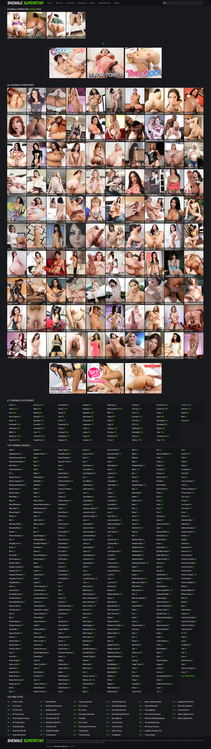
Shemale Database (119, 706)
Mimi (135, 450)
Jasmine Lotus (89, 512)
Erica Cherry (64, 540)
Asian (13, 409)
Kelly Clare (88, 637)
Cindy (37, 660)
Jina (85, 571)
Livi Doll (111, 555)
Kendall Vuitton (89, 657)
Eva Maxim (63, 571)
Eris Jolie (62, 551)
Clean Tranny (117, 731)
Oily (134, 649)
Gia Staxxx (63, 614)
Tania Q (185, 454)
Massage (112, 405)
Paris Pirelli (137, 692)
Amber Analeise (16, 536)
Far (60, 586)
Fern (61, 594)
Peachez (161, 469)
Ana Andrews (15, 559)
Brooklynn (39, 547)
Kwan (110, 462)
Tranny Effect (117, 727)
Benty (37, 493)
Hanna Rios (63, 664)
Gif (60, 618)
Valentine (186, 524)
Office (110, 421)
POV (135, 424)
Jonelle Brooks (90, 579)
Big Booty (15, 436)
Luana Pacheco (114, 571)
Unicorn (185, 516)
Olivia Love (137, 653)
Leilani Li (111, 497)
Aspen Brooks (15, 633)
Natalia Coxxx (138, 547)
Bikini (37, 409)
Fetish (61, 421)
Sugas (160, 664)
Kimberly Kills (89, 684)
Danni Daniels (64, 458)
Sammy (161, 563)
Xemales (82, 718)
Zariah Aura (187, 660)
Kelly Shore (88, 641)
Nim (134, 594)
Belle (37, 489)
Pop (159, 508)
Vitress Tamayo (189, 575)
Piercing (137, 409)
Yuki (184, 649)
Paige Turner (138, 664)
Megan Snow (113, 649)
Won (183, 606)
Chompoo (38, 645)
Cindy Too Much (41, 664)
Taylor (184, 462)
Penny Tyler (162, 477)
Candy (37, 582)
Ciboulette (39, 657)
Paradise (136, 684)
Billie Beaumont (40, 508)
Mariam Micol (113, 621)
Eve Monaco (64, 579)
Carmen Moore (41, 594)
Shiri (159, 621)
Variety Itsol (187, 547)
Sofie (160, 645)
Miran (136, 469)
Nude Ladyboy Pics (185, 718)
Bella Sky (38, 481)
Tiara (184, 477)
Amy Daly (14, 555)
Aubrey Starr (15, 645)
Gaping (62, 440)
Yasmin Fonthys (188, 625)
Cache (37, 571)
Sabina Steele (163, 559)
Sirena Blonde (163, 629)
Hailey (61, 660)
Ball (11, 688)
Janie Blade (88, 501)
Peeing (136, 405)
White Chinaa (187, 594)
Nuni (135, 633)
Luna (110, 579)
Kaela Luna (88, 586)
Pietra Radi (161, 485)
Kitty (86, 692)
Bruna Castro (40, 559)
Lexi (110, 512)
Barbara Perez (40, 454)
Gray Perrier (64, 649)
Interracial (88, 421)
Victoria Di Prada (188, 563)
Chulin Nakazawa (41, 653)
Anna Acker (14, 590)
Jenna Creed (89, 528)
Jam (86, 493)
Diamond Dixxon (65, 481)
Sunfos (160, 668)
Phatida (161, 481)
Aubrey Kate (15, 641)
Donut (61, 493)
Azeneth (13, 668)
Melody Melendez (114, 657)
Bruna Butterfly (41, 555)
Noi (134, 614)
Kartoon (87, 610)
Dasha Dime (63, 473)
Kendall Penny (89, 653)
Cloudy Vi (38, 676)
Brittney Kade (40, 540)
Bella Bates (39, 477)
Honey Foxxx (89, 454)
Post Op (136, 421)
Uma (184, 512)
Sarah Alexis (163, 586)
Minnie (135, 458)
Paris (135, 688)
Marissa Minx (113, 633)
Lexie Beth (112, 516)
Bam (12, 692)
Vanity (184, 540)
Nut (134, 637)
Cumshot (39, 436)
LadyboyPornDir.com (186, 702)
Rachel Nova (162, 536)
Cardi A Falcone (41, 586)
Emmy (62, 536)
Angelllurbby (15, 582)
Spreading (162, 421)
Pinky (160, 493)
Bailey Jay (14, 684)
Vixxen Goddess (188, 582)
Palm (135, 668)
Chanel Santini (40, 621)
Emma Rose (64, 532)
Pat (159, 450)
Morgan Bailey (139, 485)
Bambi (37, 450)
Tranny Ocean (117, 722)
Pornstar (137, 417)
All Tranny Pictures (152, 727)
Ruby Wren (162, 547)
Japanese (88, 424)
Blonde (38, 413)
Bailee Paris (14, 676)
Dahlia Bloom (40, 688)
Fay (60, 590)
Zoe (184, 664)
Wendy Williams (188, 590)
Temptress (186, 469)
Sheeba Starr (163, 614)
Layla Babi (112, 481)
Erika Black (63, 543)
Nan (134, 508)
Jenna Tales (89, 540)
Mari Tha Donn (114, 614)
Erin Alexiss (63, 547)
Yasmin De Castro (188, 618)
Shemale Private (19, 735)
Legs (86, 436)
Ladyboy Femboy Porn (153, 731)
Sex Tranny (83, 722)
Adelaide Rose (15, 454)
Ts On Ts (186, 405)
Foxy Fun (62, 602)
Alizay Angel (15, 512)
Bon (36, 532)
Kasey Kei (87, 614)
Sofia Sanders (163, 641)
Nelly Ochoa (137, 571)
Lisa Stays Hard (114, 551)
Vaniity (185, 536)
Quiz (159, 528)
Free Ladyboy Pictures (21, 718)
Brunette (39, 424)
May (110, 641)
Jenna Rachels (89, 536)
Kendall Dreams (90, 649)
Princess (161, 516)
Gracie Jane (64, 645)
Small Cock (162, 405)
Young (185, 421)
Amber (13, 532)
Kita (85, 688)
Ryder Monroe (163, 555)
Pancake (136, 676)
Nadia (135, 497)
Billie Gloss (39, 512)
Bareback (15, 424)
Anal (12, 405)
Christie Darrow (40, 649)
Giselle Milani (63, 629)
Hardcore (88, 413)
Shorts (135, 436)
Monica (136, 481)
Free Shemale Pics (119, 710)
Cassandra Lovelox (41, 610)
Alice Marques (15, 504)
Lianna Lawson (114, 520)
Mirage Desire (138, 465)
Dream (62, 497)
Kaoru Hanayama (90, 598)
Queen (160, 520)
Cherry (37, 633)
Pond (160, 501)
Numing (135, 629)
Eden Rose (63, 512)
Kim (85, 672)
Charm (37, 625)
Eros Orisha (63, 555)
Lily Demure (113, 540)
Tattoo (161, 428)
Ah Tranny (83, 710)
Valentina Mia (187, 520)
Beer (37, 465)
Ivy (85, 477)
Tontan (185, 501)
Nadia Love (137, 501)
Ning (135, 602)
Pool (135, 413)
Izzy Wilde (88, 481)
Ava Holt (13, 657)
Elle (60, 520)
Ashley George (16, 625)
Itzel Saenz (88, 465)
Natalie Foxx (138, 551)
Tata (184, 458)
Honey (86, 450)
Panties (112, 432)
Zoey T (185, 672)
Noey (135, 610)
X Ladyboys (116, 735)
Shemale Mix (51, 702)
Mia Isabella (113, 668)
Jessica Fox (88, 559)
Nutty (135, 641)
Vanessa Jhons (188, 532)
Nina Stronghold (139, 598)
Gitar (61, 633)
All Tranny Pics (18, 714)
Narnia (135, 532)
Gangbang (63, 436)
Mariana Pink (113, 629)
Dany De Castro (65, 462)
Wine (184, 598)
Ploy (159, 497)
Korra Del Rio (113, 450)
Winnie (185, 602)
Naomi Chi (137, 528)
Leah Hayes (113, 485)
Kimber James (90, 676)
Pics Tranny (83, 706)
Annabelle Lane (16, 594)
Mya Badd (137, 493)
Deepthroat (39, 440)
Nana (135, 512)
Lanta (110, 477)
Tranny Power (51, 727)
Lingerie (87, 440)
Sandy (160, 571)
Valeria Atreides (188, 528)
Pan (134, 672)
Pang (135, 680)
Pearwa (161, 473)
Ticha (184, 485)
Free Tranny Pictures (153, 714)
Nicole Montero (139, 579)
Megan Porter (113, 645)
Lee (110, 489)
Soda (159, 633)
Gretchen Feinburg (66, 653)
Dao (61, 465)
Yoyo (183, 641)
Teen (160, 432)
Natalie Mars (138, 555)
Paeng (135, 660)
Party (110, 440)
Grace (61, 641)
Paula (160, 462)
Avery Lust (14, 664)
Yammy (185, 614)
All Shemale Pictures (54, 706)
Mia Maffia (112, 672)
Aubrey (13, 637)
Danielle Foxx (64, 454)
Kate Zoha (88, 621)
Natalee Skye (138, 540)
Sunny (160, 672)
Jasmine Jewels (91, 508)
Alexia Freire (14, 493)
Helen (61, 672)
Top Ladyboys (150, 710)
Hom (61, 692)
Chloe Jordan (40, 641)
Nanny (135, 520)
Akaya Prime (15, 477)
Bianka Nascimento (42, 504)
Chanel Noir (39, 618)
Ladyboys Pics (51, 710)
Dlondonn (63, 485)
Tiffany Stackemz (189, 489)
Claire (37, 668)
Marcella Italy (113, 606)
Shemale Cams (105, 3)
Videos (92, 3)
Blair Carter (39, 520)
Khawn (86, 660)
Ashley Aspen (15, 621)
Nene (135, 575)
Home (49, 3)
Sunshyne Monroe (165, 676)
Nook (134, 618)
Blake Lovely (39, 524)
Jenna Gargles (89, 532)
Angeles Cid (15, 571)
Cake (37, 579)
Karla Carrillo (89, 606)
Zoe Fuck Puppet (188, 668)
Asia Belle (14, 629)
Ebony (62, 409)
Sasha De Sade (164, 594)
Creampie (39, 428)
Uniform (186, 409)
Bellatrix (37, 485)
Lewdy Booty (113, 508)
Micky (110, 680)
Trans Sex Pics (183, 710)
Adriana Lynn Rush (17, 458)
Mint (135, 462)
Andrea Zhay (14, 563)
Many (110, 598)
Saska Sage (162, 598)
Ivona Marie (88, 469)
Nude (111, 417)
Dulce (61, 508)
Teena (184, 465)
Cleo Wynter (39, 672)
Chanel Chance (40, 614)
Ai (11, 473)
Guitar (61, 657)
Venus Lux (186, 551)
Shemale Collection (53, 722)
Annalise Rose (15, 598)
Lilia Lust (111, 528)
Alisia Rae (14, 508)
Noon (135, 621)
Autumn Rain (15, 649)
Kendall (87, 645)
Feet (61, 417)
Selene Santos (163, 602)
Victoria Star (186, 571)
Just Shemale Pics (53, 714)
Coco (37, 680)
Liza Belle (111, 559)
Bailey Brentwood (16, 680)
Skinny (136, 440)
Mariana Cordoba (115, 625)
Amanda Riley (15, 528)
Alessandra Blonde (17, 485)
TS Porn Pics (17, 710)
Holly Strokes (64, 688)
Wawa (184, 586)
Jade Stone (88, 485)
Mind (135, 454)
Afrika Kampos (16, 469)
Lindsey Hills (113, 543)
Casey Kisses (40, 606)
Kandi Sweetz (89, 594)
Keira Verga (89, 633)
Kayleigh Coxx (89, 629)
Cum (37, 432)
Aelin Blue (14, 465)
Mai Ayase (112, 586)
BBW (12, 432)
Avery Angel (15, 660)
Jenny (86, 543)
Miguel (111, 684)
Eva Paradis (64, 575)
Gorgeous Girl (64, 637)
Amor (12, 547)
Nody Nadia (137, 606)
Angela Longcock (16, 567)
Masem (111, 637)
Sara (160, 582)
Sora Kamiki (162, 649)
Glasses (87, 405)
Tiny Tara (186, 497)
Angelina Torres (17, 579)
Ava (11, 653)
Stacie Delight (163, 660)
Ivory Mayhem (89, 473)
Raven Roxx (162, 540)
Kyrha (110, 469)
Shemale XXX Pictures (87, 727)
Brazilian (39, 421)
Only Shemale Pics (119, 702)
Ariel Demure (15, 610)
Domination (63, 405)
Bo (36, 528)
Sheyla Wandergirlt (164, 618)
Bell (36, 469)
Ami (12, 540)
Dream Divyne (64, 501)
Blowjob (39, 417)
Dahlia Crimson (40, 692)
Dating (116, 3)
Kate (86, 618)
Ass (12, 413)
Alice (12, 501)
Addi (12, 450)
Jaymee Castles (90, 516)
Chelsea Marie (40, 629)
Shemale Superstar (61, 746)
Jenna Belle (88, 524)
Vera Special (186, 555)
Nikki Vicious (138, 590)
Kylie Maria (112, 465)
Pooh (160, 504)
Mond (135, 477)
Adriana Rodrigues (17, 462)
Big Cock (14, 440)
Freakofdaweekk (66, 606)
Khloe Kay (88, 668)
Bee (36, 462)
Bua (36, 563)
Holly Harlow (64, 680)
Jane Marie (88, 497)
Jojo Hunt (87, 575)
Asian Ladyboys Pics (185, 714)
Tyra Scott (186, 508)
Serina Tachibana (164, 606)
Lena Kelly (112, 501)
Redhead (137, 428)
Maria (110, 618)
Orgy (110, 424)
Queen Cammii (163, 524)
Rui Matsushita (163, 551)
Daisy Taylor (64, 450)
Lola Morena (113, 567)
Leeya (110, 493)
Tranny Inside (150, 735)
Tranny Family (84, 735)
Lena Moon (112, 504)
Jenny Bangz (89, 547)
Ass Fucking (15, 417)
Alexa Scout (15, 489)
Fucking (63, 432)
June (86, 582)
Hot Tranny (17, 706)
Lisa (110, 547)
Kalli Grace (88, 590)
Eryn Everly (63, 559)
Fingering (63, 424)
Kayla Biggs (88, 625)
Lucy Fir (111, 575)
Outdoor (112, 428)
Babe (12, 421)
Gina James (63, 625)
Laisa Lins (112, 473)
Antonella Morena (17, 602)
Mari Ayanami (114, 610)
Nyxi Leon (137, 645)
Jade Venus (88, 489)
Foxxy (62, 598)
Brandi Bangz (40, 536)
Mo (134, 473)
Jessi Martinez (89, 555)
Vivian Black (187, 579)
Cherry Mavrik (40, 637)
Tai (159, 692)
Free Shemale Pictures (120, 714)
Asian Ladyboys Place (153, 702)
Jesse (87, 551)
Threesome (163, 436)
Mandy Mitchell (114, 594)
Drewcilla (63, 504)
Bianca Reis (39, 501)
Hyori (86, 458)
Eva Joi (62, 563)
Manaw (111, 590)
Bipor (37, 516)
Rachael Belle (163, 532)
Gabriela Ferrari (64, 610)
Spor (160, 657)
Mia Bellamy (113, 664)
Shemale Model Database (155, 718)
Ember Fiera (64, 524)
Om (134, 657)
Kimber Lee (89, 680)
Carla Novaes (40, 590)
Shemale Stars (18, 727)
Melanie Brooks (114, 653)
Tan (183, 450)
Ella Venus (63, 516)
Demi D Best (64, 477)
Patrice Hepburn (164, 454)
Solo (160, 417)
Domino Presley (65, 489)
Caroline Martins (41, 598)
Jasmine (88, 504)
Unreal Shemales (151, 706)
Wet (184, 417)
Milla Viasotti (113, 688)
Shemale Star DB (19, 731)
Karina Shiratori (90, 602)
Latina (87, 432)
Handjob (87, 409)
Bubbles (38, 567)
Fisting (62, 428)
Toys (160, 440)
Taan (160, 688)
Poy (159, 512)
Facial (62, 413)
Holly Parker (64, 684)
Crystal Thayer (40, 684)
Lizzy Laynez (113, 563)
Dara (61, 469)
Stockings (162, 424)
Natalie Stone (138, 559)
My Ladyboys (117, 718)
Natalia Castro (138, 543)
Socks (160, 413)
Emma (62, 528)
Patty (160, 458)
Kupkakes (112, 458)
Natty (135, 567)
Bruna (37, 551)
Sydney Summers (165, 684)
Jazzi (86, 520)
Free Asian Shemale (86, 714)
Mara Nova (112, 602)
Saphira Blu (162, 575)
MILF (110, 413)
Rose (160, 543)
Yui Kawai (186, 645)
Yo (184, 633)
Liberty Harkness (115, 524)
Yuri (184, 653)
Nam (135, 504)
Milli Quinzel (112, 692)
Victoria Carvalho (189, 559)
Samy (160, 567)
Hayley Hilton (64, 668)
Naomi (135, 524)
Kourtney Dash (114, 454)
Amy (12, 551)
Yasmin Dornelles (189, 621)
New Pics (59, 3)
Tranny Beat (83, 731)
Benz (37, 497)
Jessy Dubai (88, 563)
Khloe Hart (88, 664)
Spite (160, 653)
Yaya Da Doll (186, 629)
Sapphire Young (164, 579)
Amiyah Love (15, 543)
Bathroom (14, 428)
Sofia (160, 637)
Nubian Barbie (138, 625)
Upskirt (185, 413)
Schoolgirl (137, 432)
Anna (12, 586)
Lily (109, 536)
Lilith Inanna (113, 532)
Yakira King (186, 610)
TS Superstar (51, 735)
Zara (184, 657)
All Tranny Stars (19, 722)
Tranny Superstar (85, 702)
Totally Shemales (52, 731)
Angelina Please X (17, 575)
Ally (11, 520)
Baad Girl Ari (15, 672)
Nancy (135, 516)
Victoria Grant (187, 567)
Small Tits (163, 409)
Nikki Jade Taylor (139, 582)
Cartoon (38, 602)
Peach (160, 465)
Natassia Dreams (140, 563)
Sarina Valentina (165, 590)
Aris (11, 618)
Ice (85, 462)
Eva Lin (62, 567)
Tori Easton (186, 504)
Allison (12, 516)
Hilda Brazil (63, 676)
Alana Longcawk (16, 481)
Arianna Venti (15, 606)
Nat (134, 536)
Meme (111, 660)
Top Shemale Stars (152, 722)
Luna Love (112, 582)
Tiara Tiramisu (188, 481)
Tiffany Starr (188, 493)
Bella (37, 473)
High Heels (88, 417)
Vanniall (185, 543)
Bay (36, 458)
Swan (160, 680)
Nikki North (137, 586)
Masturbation (114, 409)
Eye (60, 582)
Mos (135, 489)
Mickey (111, 676)
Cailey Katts (39, 575)
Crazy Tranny (18, 702)
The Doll (185, 473)
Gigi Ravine (63, 621)
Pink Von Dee (162, 489)
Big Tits (39, 405)
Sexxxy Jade (163, 610)
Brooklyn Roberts (41, 543)
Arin (12, 614)
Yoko (184, 637)
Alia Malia (14, 497)
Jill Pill (86, 567)
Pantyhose (112, 436)
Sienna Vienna (163, 625)
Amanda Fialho (16, 524)
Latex (86, 428)
